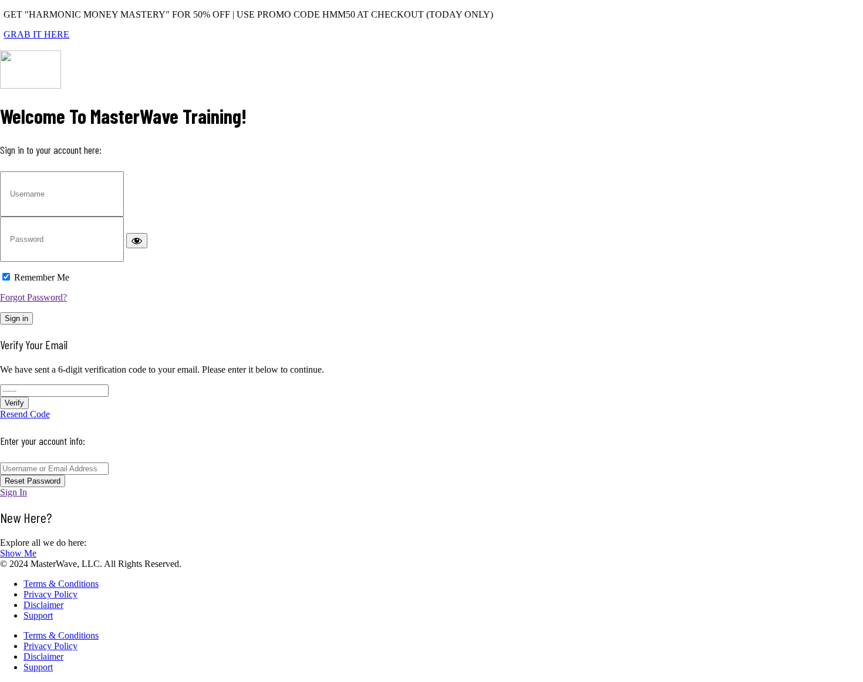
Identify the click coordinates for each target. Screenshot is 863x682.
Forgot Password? (33, 297)
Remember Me (41, 277)
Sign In (13, 492)
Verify (14, 403)
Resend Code (25, 414)
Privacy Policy (50, 594)
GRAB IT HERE (36, 34)
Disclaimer (43, 605)
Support (38, 615)
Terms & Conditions (61, 584)
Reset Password (32, 481)
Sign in (16, 318)
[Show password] (136, 240)
